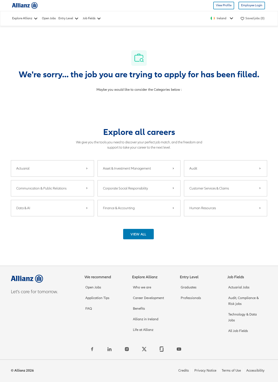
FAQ (88, 308)
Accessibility (255, 370)
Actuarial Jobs (239, 287)
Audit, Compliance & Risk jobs (243, 301)
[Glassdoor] (161, 349)
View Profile (224, 5)
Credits (183, 370)
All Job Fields (238, 331)
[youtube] (179, 349)
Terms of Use (231, 370)
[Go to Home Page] (25, 5)
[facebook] (92, 349)
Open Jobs (49, 18)
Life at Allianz (143, 330)
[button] (138, 234)
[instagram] (127, 349)
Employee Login (251, 5)
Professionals (191, 298)
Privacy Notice (205, 370)
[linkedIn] (109, 349)
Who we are (142, 287)
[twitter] (144, 349)
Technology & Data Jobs (242, 317)
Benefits (139, 308)
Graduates (189, 287)
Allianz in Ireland (145, 319)
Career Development (148, 298)
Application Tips (97, 298)
